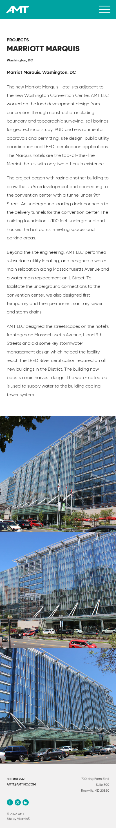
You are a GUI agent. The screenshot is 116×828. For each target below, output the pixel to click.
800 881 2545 (16, 779)
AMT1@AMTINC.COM (21, 784)
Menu (104, 9)
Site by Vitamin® (18, 819)
